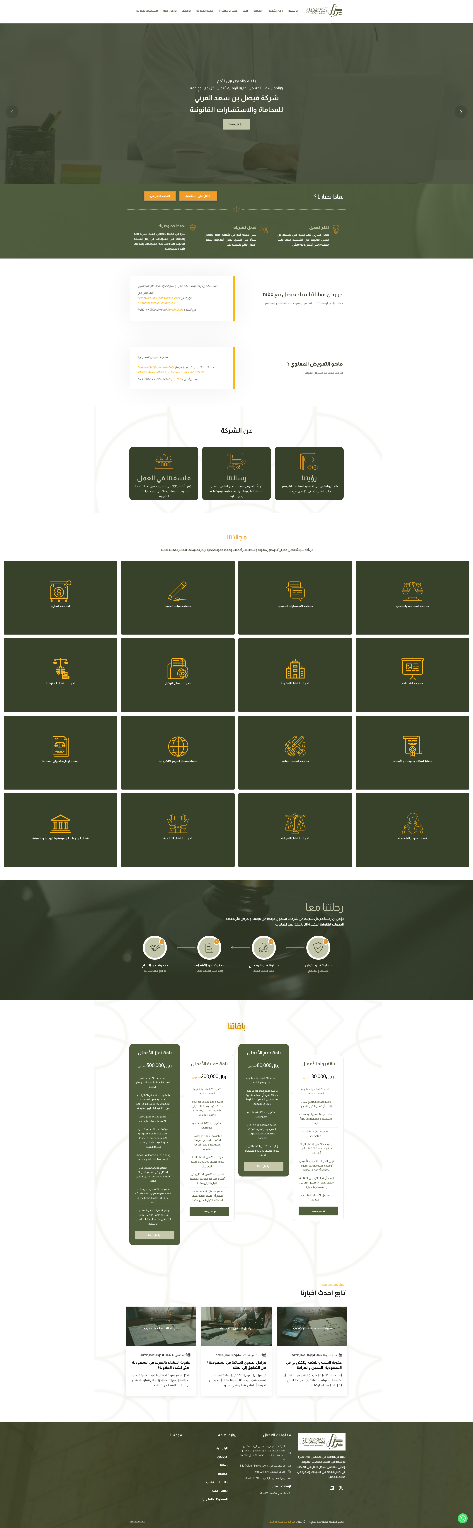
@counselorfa (162, 367)
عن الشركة (275, 10)
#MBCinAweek (153, 297)
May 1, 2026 (174, 379)
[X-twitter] (341, 1487)
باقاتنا (246, 10)
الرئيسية (293, 10)
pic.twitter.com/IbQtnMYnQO (156, 302)
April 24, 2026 (175, 309)
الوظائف (186, 10)
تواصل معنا (170, 10)
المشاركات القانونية (147, 10)
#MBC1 (168, 297)
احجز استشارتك (236, 158)
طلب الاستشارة (228, 10)
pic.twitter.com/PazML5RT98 (184, 372)
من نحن (222, 1456)
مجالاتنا (257, 10)
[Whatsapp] (463, 1518)
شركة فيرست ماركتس (281, 1521)
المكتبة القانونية (205, 10)
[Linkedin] (331, 1487)
